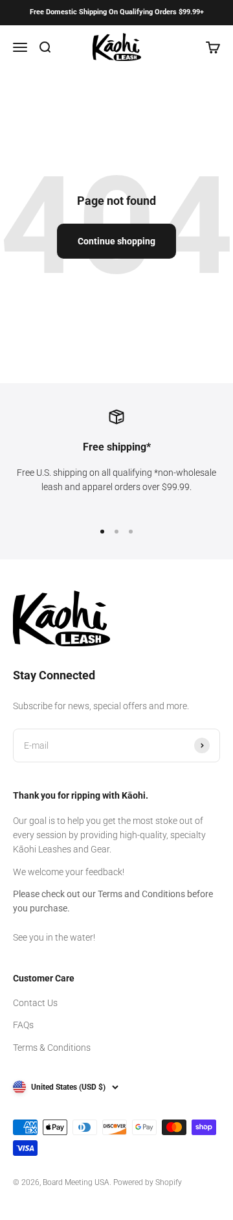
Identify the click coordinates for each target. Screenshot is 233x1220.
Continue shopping (116, 241)
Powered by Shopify (147, 1182)
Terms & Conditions (52, 1047)
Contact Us (35, 1003)
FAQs (23, 1025)
